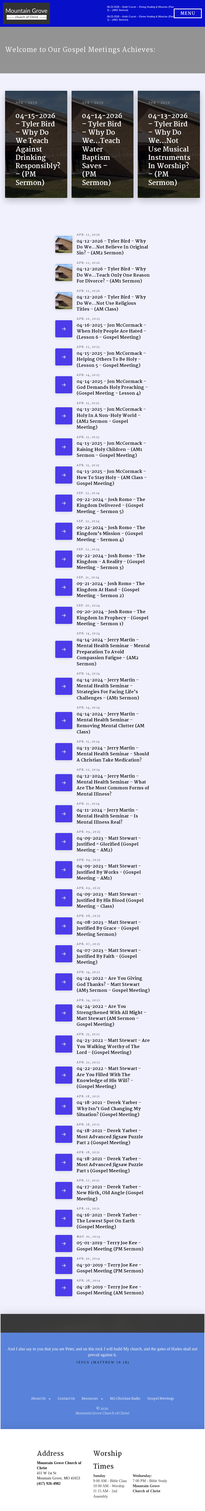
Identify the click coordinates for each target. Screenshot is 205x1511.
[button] (188, 13)
